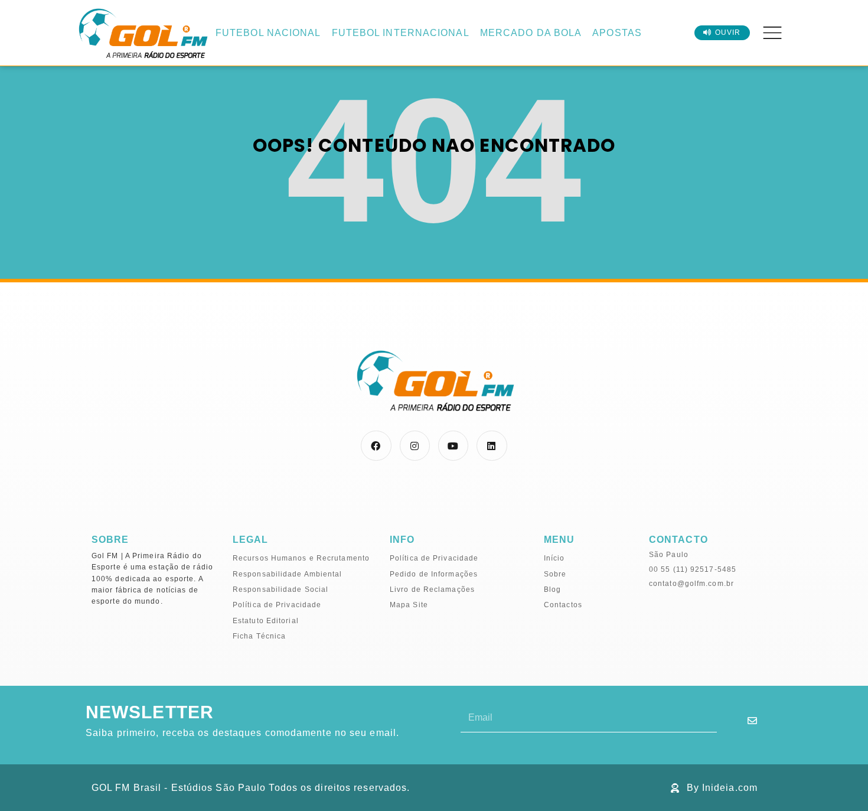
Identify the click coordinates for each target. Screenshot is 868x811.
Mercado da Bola (531, 33)
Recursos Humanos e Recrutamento (301, 558)
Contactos (563, 605)
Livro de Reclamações (432, 589)
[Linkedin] (492, 446)
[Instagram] (415, 446)
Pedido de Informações (434, 574)
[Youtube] (453, 446)
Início (554, 558)
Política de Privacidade (277, 605)
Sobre (555, 574)
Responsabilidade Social (280, 589)
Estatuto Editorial (266, 621)
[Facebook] (376, 446)
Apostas (617, 33)
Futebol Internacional (400, 33)
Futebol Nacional (268, 33)
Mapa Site (409, 605)
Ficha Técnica (259, 636)
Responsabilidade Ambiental (287, 574)
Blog (552, 589)
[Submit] (752, 720)
